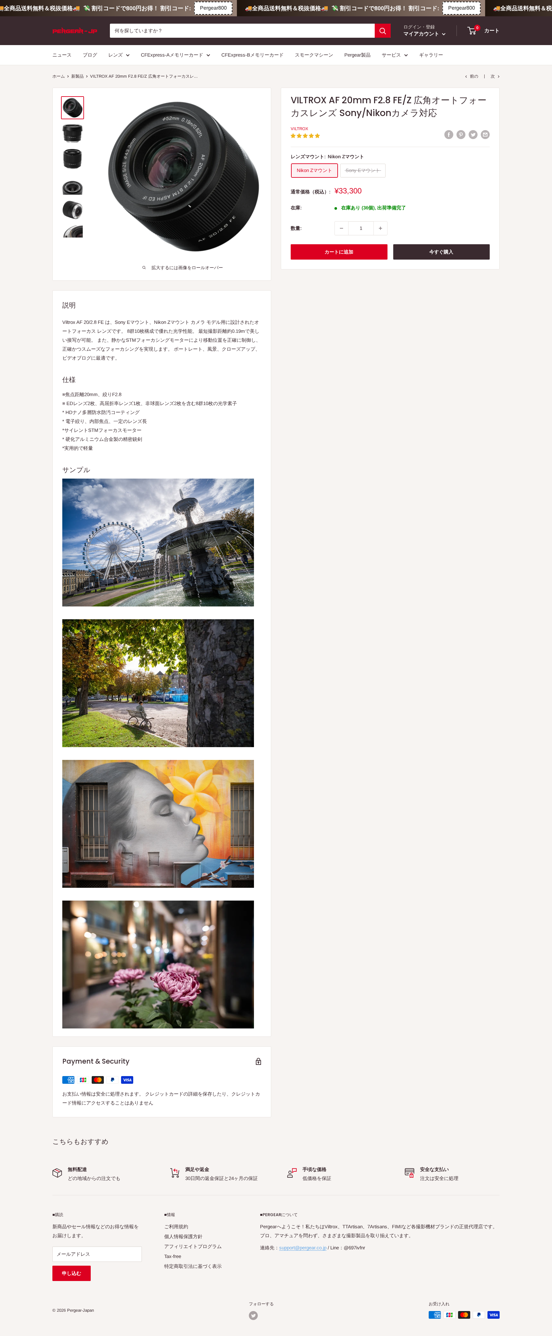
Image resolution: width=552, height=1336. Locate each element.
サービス (391, 55)
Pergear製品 (357, 55)
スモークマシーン (314, 55)
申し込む (71, 1273)
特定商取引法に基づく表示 (193, 1266)
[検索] (383, 31)
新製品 (77, 76)
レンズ (115, 55)
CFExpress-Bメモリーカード (252, 55)
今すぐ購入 (441, 251)
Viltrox (299, 128)
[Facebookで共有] (448, 134)
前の (474, 76)
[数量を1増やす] (380, 228)
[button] (306, 135)
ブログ (90, 55)
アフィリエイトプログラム (193, 1246)
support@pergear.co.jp (302, 1247)
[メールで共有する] (485, 134)
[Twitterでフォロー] (253, 1315)
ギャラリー (431, 55)
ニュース (62, 55)
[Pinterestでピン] (460, 134)
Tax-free (172, 1256)
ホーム (58, 76)
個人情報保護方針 (183, 1236)
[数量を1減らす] (341, 228)
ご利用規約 (176, 1226)
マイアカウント (422, 33)
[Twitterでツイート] (473, 134)
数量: (296, 228)
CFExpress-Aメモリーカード (172, 55)
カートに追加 (339, 251)
